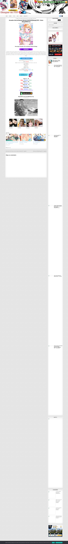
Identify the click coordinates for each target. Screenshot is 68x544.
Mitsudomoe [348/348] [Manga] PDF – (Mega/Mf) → (40, 151)
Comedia (17, 18)
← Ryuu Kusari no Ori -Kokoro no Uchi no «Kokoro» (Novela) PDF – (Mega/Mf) (15, 151)
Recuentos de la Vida (27, 18)
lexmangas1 (20, 23)
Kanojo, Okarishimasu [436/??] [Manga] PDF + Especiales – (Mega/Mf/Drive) (58, 206)
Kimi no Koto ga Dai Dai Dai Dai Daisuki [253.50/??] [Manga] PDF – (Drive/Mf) (58, 346)
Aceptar (53, 542)
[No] (66, 542)
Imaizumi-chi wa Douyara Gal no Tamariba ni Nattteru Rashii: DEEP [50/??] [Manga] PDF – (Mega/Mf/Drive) (12, 142)
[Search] (62, 16)
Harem (24, 18)
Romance (31, 18)
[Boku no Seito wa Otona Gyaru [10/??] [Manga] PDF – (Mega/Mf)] (26, 137)
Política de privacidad (59, 542)
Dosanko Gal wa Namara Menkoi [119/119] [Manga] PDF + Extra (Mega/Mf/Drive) (26, 21)
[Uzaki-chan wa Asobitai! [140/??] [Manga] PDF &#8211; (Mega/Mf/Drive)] (39, 137)
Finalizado (21, 18)
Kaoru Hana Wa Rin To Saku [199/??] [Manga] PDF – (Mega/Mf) (58, 66)
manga (10, 147)
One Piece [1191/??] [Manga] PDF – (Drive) (58, 276)
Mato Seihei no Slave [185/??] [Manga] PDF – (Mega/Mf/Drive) (57, 61)
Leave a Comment (31, 23)
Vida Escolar (34, 18)
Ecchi (19, 18)
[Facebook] (61, 16)
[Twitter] (59, 16)
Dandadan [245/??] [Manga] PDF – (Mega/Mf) (57, 136)
